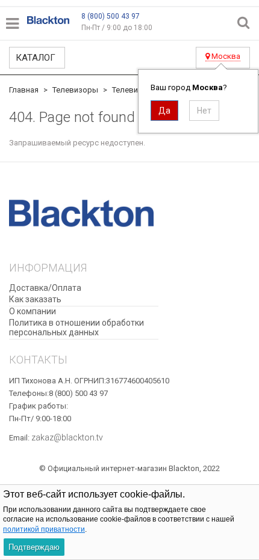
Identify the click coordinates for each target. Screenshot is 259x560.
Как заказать (35, 299)
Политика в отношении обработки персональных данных (76, 328)
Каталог (35, 57)
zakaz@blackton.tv (67, 437)
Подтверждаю (34, 547)
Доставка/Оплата (45, 288)
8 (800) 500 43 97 (110, 16)
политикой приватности (44, 529)
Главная (24, 89)
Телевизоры (75, 89)
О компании (32, 311)
